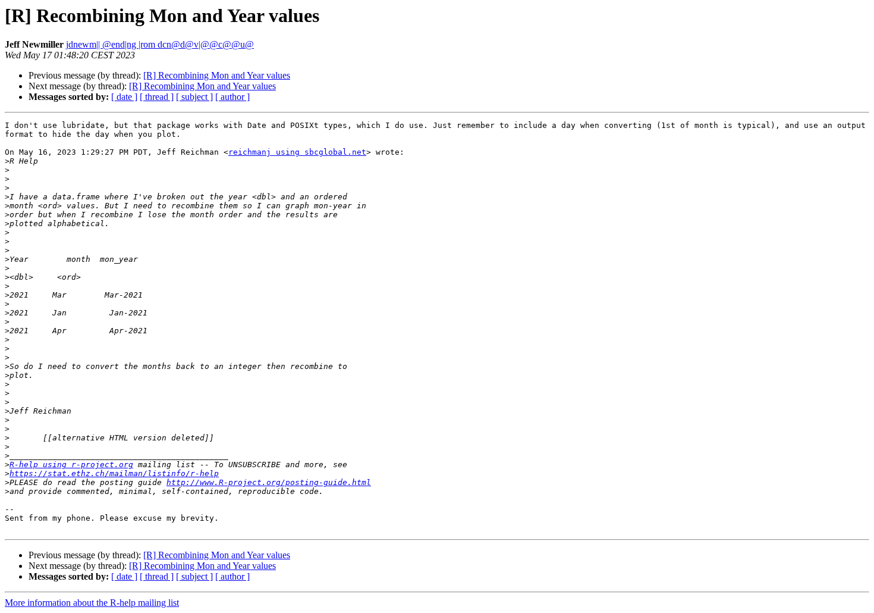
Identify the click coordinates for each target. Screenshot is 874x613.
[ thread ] (157, 97)
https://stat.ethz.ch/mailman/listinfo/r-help (114, 473)
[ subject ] (194, 97)
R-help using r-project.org (71, 464)
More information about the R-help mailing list (92, 603)
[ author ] (232, 97)
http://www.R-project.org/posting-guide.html (268, 482)
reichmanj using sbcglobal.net (297, 152)
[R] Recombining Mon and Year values (216, 75)
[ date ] (124, 97)
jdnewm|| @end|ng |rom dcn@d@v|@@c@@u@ (160, 44)
